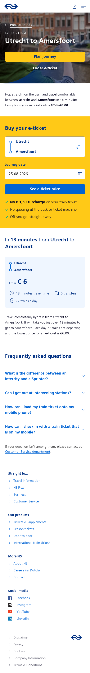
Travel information (26, 481)
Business (19, 494)
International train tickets (31, 543)
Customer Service (26, 501)
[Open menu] (83, 6)
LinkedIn (23, 619)
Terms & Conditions (27, 665)
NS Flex (18, 487)
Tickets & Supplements (29, 522)
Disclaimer (21, 637)
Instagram (24, 605)
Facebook (23, 598)
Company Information (29, 658)
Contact (19, 577)
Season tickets (23, 529)
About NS (20, 563)
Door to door (22, 536)
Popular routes (21, 25)
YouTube (23, 612)
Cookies (19, 651)
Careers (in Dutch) (26, 570)
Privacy (18, 644)
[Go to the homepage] (76, 637)
